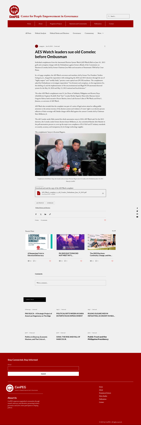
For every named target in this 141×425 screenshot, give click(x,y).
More (99, 33)
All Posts (28, 33)
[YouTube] (137, 217)
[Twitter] (137, 211)
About (101, 390)
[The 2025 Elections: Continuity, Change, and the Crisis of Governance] (102, 242)
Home (101, 387)
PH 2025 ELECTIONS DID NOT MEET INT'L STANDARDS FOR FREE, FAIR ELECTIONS (70, 254)
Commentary (89, 33)
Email (9, 365)
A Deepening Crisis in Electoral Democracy (36, 254)
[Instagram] (137, 214)
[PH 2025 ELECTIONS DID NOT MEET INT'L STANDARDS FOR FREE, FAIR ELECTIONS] (71, 242)
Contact (101, 402)
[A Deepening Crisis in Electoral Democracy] (39, 242)
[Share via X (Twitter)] (41, 214)
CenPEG (20, 387)
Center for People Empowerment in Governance (49, 16)
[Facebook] (137, 208)
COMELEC (50, 203)
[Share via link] (50, 214)
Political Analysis (40, 33)
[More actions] (105, 46)
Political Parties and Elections (59, 33)
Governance (77, 33)
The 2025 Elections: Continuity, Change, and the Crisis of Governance (100, 254)
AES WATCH (40, 203)
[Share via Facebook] (36, 214)
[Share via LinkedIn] (45, 214)
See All (114, 231)
